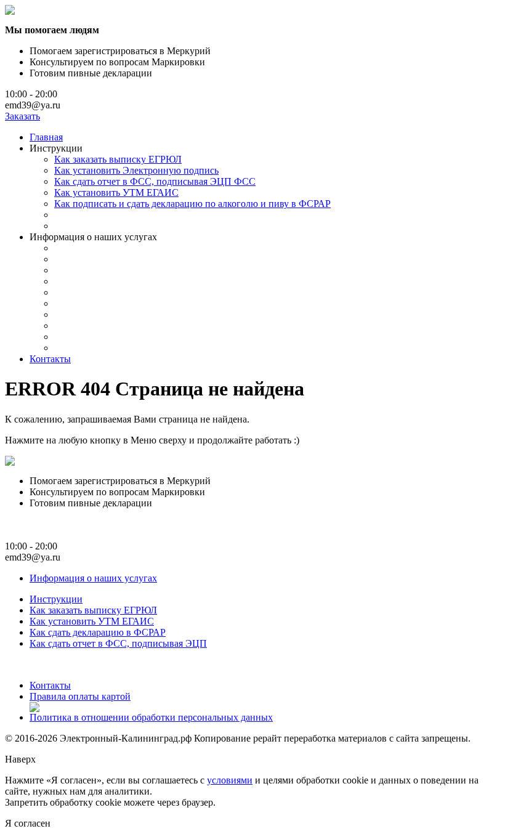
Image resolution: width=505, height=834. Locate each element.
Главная (46, 137)
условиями (229, 780)
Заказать (22, 116)
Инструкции (56, 599)
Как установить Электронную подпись (136, 170)
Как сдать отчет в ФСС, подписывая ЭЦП (118, 643)
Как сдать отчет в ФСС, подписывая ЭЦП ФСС (155, 181)
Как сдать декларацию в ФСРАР (98, 632)
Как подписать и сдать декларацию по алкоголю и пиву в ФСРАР (192, 203)
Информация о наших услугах (93, 578)
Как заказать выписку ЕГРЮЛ (118, 159)
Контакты (50, 359)
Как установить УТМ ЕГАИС (116, 192)
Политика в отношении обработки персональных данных (151, 717)
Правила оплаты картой (80, 696)
